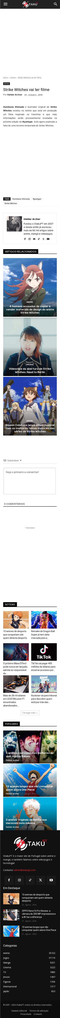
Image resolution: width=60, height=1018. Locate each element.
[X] (43, 238)
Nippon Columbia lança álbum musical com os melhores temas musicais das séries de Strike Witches (30, 428)
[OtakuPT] (30, 4)
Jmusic (30, 365)
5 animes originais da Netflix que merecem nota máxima (26, 821)
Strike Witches (10, 203)
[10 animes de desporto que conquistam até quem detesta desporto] (16, 620)
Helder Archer (14, 95)
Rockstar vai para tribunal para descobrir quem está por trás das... (44, 698)
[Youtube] (48, 238)
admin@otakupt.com (25, 870)
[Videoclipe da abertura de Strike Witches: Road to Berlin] (30, 347)
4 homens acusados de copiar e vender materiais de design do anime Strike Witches (30, 309)
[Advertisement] (30, 42)
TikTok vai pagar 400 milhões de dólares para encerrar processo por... (43, 666)
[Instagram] (29, 238)
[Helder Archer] (14, 228)
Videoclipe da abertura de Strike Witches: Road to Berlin (30, 370)
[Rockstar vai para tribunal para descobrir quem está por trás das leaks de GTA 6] (44, 684)
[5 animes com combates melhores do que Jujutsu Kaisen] (30, 747)
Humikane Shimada (21, 199)
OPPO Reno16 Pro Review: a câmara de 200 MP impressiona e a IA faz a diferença (39, 914)
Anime (13, 77)
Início (5, 77)
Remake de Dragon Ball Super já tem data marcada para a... (43, 634)
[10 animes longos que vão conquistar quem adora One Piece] (30, 780)
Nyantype (37, 199)
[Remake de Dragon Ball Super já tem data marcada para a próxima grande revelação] (44, 620)
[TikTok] (39, 238)
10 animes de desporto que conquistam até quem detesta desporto (15, 634)
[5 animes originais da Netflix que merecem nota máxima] (30, 813)
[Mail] (34, 238)
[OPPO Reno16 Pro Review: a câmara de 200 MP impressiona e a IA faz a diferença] (11, 915)
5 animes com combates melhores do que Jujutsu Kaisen (29, 754)
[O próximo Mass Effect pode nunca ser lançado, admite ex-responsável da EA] (16, 652)
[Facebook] (25, 238)
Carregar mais (28, 712)
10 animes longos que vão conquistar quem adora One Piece (29, 788)
